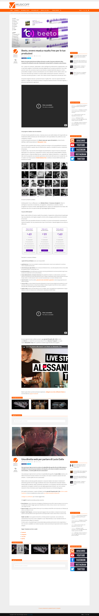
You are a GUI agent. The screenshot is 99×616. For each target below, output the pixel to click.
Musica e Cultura (45, 10)
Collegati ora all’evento (27, 496)
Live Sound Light (35, 10)
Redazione (15, 54)
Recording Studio (25, 10)
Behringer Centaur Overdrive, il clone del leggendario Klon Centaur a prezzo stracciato (79, 119)
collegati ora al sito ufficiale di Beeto (55, 392)
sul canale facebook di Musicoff (51, 493)
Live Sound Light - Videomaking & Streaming (29, 13)
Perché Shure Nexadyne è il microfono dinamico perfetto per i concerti (79, 106)
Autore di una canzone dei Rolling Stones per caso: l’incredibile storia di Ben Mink (40, 404)
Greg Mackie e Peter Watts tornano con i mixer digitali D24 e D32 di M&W (59, 404)
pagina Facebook (34, 393)
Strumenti (16, 10)
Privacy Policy (30, 614)
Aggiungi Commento (15, 62)
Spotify (23, 538)
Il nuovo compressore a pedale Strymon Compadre (49, 608)
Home (11, 10)
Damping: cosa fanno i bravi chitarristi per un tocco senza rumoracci (79, 111)
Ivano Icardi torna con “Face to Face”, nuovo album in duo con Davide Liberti (20, 548)
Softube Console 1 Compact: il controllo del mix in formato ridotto (20, 404)
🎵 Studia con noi (55, 10)
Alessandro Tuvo (42, 142)
